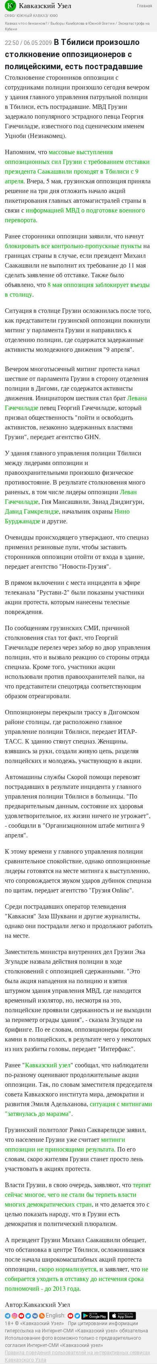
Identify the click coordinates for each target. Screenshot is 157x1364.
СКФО (9, 16)
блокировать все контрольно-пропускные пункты (73, 245)
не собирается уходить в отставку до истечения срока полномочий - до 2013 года (76, 1278)
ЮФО (54, 16)
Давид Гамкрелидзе (32, 511)
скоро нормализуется (67, 1268)
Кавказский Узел (45, 5)
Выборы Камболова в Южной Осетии (82, 23)
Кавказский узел (47, 1064)
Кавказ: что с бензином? (26, 23)
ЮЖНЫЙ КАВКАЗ (32, 16)
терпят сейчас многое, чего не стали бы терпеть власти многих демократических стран (78, 1194)
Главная (144, 6)
